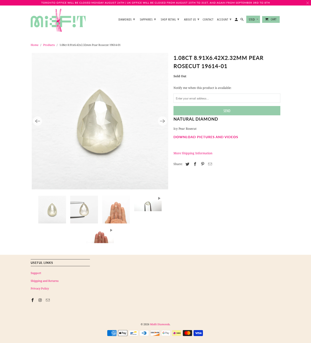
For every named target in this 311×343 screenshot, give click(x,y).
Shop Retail (170, 19)
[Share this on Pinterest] (202, 164)
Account (224, 19)
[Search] (242, 20)
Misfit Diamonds (160, 324)
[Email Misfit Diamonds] (48, 300)
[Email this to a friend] (209, 164)
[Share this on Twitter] (186, 164)
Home (35, 45)
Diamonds (126, 19)
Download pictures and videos (205, 137)
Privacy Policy (40, 288)
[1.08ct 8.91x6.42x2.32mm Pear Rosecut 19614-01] (100, 121)
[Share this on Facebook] (194, 164)
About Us (192, 19)
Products (49, 45)
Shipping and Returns (45, 281)
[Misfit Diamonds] (58, 20)
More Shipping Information (192, 153)
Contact (208, 19)
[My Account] (236, 20)
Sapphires (148, 19)
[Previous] (37, 121)
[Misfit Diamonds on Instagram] (40, 300)
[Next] (162, 121)
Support (36, 273)
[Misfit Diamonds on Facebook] (33, 300)
